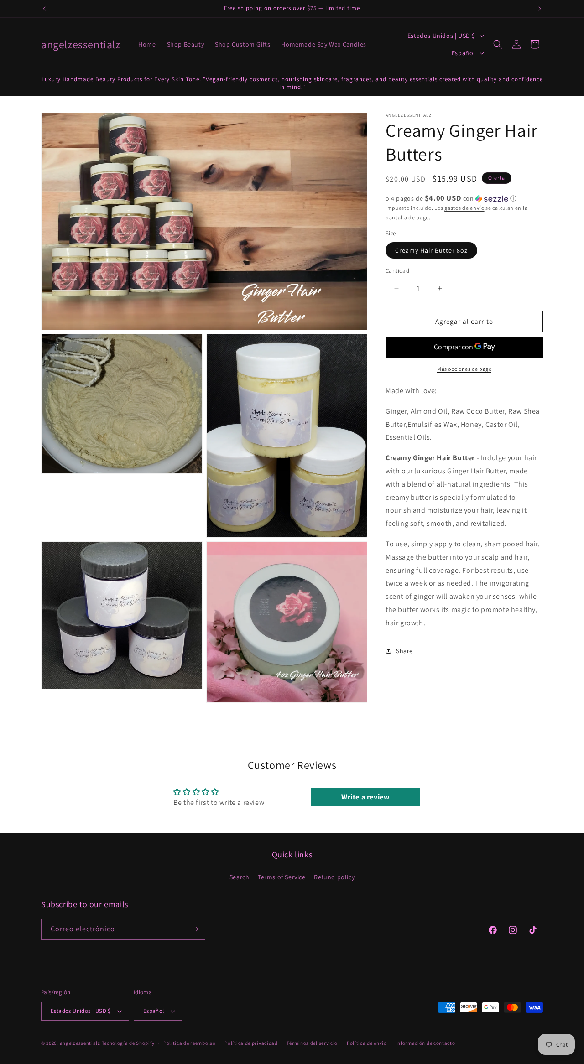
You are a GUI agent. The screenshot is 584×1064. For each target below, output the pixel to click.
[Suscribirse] (195, 929)
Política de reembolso (189, 1043)
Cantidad (397, 270)
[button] (498, 44)
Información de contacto (425, 1043)
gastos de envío (464, 207)
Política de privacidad (250, 1043)
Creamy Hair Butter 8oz (431, 250)
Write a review (365, 797)
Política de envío (367, 1043)
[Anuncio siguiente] (540, 8)
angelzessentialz (80, 1043)
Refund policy (334, 877)
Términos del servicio (312, 1043)
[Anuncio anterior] (44, 8)
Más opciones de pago (464, 368)
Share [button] (404, 651)
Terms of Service (282, 877)
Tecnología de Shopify (128, 1043)
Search (239, 877)
